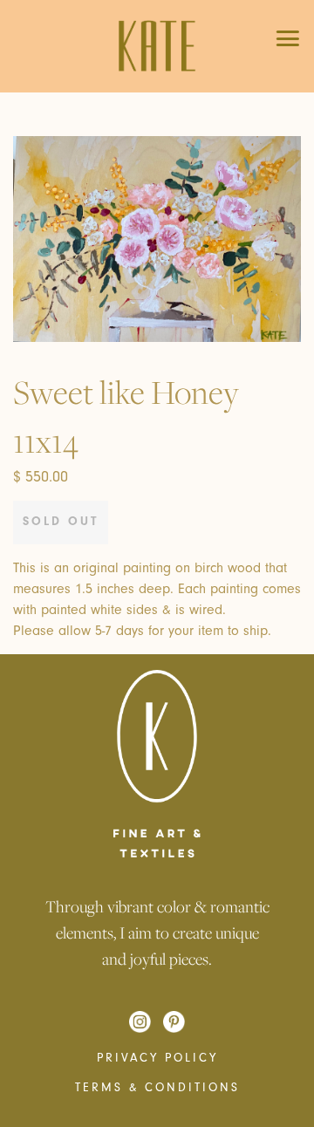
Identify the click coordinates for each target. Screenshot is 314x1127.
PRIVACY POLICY (157, 1058)
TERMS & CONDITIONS (157, 1088)
